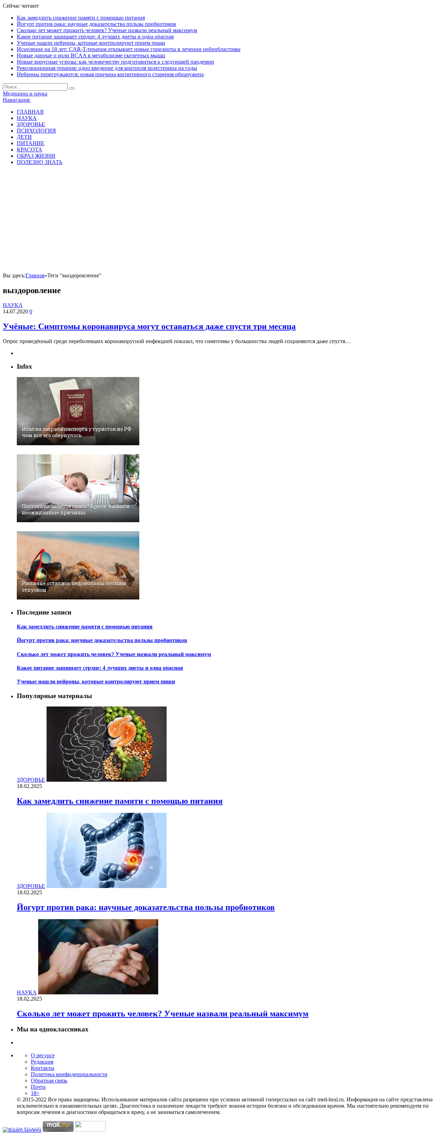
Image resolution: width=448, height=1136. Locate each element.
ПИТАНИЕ (30, 143)
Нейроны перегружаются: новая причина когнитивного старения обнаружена (110, 74)
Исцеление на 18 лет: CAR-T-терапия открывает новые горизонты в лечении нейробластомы (128, 49)
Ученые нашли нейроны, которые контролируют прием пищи (91, 43)
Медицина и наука (25, 94)
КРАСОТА (29, 149)
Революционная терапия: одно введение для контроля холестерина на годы (107, 68)
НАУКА (27, 118)
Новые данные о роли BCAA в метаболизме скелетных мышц (91, 55)
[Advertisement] (224, 220)
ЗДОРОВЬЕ (31, 124)
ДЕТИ (24, 137)
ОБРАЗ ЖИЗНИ (36, 156)
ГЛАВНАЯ (30, 112)
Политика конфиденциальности (69, 1074)
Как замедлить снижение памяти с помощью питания (81, 18)
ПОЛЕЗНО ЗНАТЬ (39, 162)
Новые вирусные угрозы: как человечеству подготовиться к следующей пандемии (115, 62)
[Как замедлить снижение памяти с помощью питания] (107, 780)
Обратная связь (49, 1081)
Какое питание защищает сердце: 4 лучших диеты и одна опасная (95, 37)
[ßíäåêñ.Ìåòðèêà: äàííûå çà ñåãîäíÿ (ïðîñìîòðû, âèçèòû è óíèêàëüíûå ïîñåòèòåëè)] (22, 1130)
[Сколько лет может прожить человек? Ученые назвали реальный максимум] (98, 992)
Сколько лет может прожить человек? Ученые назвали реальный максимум (107, 30)
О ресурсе (43, 1055)
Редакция (42, 1062)
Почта (38, 1087)
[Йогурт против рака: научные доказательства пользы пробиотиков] (107, 886)
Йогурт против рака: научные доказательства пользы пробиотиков (96, 24)
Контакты (42, 1068)
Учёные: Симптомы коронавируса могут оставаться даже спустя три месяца (149, 326)
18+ (35, 1093)
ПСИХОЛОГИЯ (36, 131)
